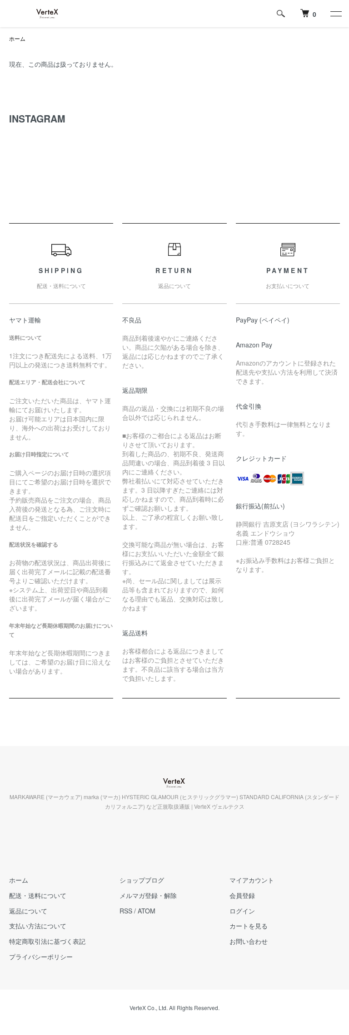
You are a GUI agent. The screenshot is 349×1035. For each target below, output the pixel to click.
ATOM (146, 910)
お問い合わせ (248, 941)
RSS (126, 910)
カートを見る (248, 925)
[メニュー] (335, 13)
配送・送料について (37, 895)
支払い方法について (37, 925)
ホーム (17, 38)
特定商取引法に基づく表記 (47, 941)
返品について (28, 910)
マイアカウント (251, 879)
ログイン (242, 910)
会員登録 (242, 895)
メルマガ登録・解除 (148, 895)
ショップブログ (142, 879)
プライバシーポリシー (41, 956)
